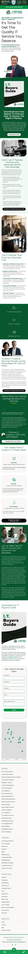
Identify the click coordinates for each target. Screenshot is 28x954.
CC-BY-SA (20, 759)
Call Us (4, 952)
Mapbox (4, 760)
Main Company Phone (9, 701)
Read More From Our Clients (13, 441)
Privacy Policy (10, 939)
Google (12, 945)
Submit (14, 710)
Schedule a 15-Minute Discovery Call (14, 209)
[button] (9, 729)
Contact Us (23, 952)
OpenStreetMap (12, 759)
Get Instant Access (14, 134)
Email (5, 695)
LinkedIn (15, 945)
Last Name (7, 682)
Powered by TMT (17, 939)
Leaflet (4, 759)
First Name (7, 675)
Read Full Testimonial (2, 428)
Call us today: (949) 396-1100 (14, 7)
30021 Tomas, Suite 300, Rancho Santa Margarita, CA (14, 941)
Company (6, 688)
